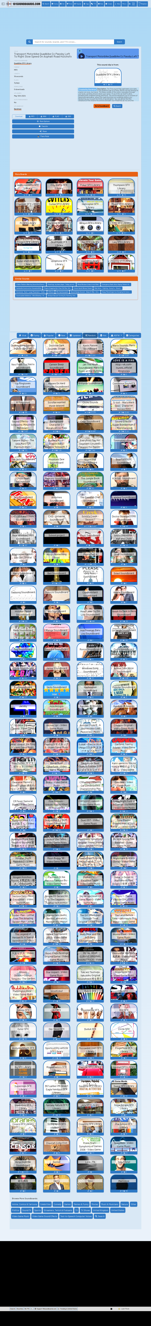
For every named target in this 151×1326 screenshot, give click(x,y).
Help (118, 4)
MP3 (32, 116)
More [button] (124, 4)
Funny (56, 4)
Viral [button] (24, 335)
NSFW (117, 335)
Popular (78, 4)
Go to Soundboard (102, 106)
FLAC (57, 116)
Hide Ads (133, 4)
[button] (111, 1309)
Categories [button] (134, 335)
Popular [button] (50, 335)
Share (45, 131)
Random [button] (92, 335)
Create (110, 4)
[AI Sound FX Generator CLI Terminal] (32, 1309)
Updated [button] (77, 335)
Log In (142, 4)
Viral (70, 4)
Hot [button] (104, 335)
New (101, 4)
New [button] (63, 335)
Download (18, 116)
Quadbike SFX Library (23, 63)
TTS (94, 4)
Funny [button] (36, 335)
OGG (69, 116)
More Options (45, 121)
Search (47, 4)
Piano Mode (44, 136)
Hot (63, 4)
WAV (44, 116)
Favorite (45, 126)
